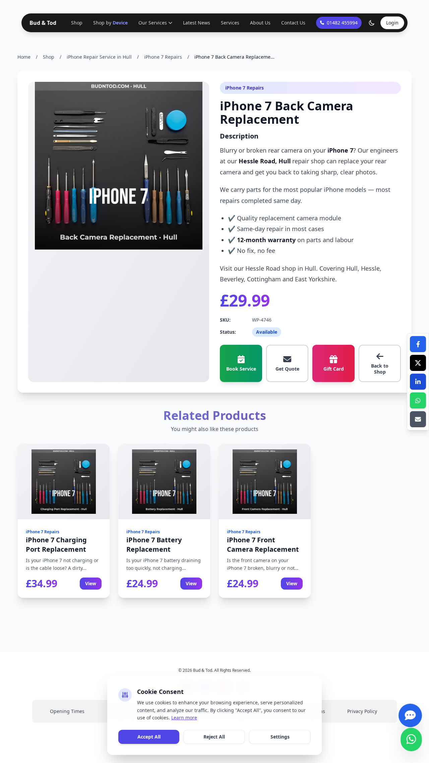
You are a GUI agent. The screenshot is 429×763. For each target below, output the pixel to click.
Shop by (110, 22)
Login (392, 22)
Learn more (184, 717)
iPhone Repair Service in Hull (99, 57)
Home (23, 57)
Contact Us (293, 22)
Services (230, 22)
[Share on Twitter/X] (418, 363)
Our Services (152, 22)
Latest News (196, 22)
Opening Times (67, 711)
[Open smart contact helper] (410, 718)
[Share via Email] (418, 419)
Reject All (214, 736)
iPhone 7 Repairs (163, 57)
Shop (76, 22)
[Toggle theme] (372, 23)
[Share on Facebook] (418, 344)
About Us (260, 22)
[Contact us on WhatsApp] (411, 743)
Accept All (149, 736)
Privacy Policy (362, 711)
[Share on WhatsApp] (418, 400)
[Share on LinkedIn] (418, 382)
